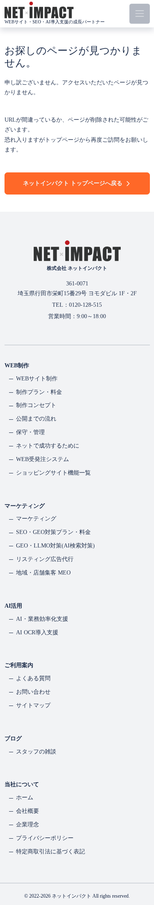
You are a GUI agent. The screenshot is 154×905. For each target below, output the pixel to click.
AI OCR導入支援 (37, 632)
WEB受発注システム (42, 459)
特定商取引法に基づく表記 (50, 851)
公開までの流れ (36, 419)
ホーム (24, 797)
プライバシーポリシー (45, 838)
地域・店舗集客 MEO (43, 573)
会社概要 (27, 811)
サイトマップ (33, 705)
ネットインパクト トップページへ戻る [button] (72, 183)
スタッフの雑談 (36, 752)
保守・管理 (30, 432)
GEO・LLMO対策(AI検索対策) (55, 546)
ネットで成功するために (47, 446)
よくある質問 (33, 678)
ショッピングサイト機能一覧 (53, 473)
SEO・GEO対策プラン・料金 (53, 532)
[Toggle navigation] (139, 14)
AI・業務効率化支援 (42, 619)
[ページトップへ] (139, 870)
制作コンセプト (36, 405)
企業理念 (27, 824)
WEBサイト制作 (36, 379)
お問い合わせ (33, 692)
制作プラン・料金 (39, 392)
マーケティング (36, 519)
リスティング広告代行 (45, 559)
